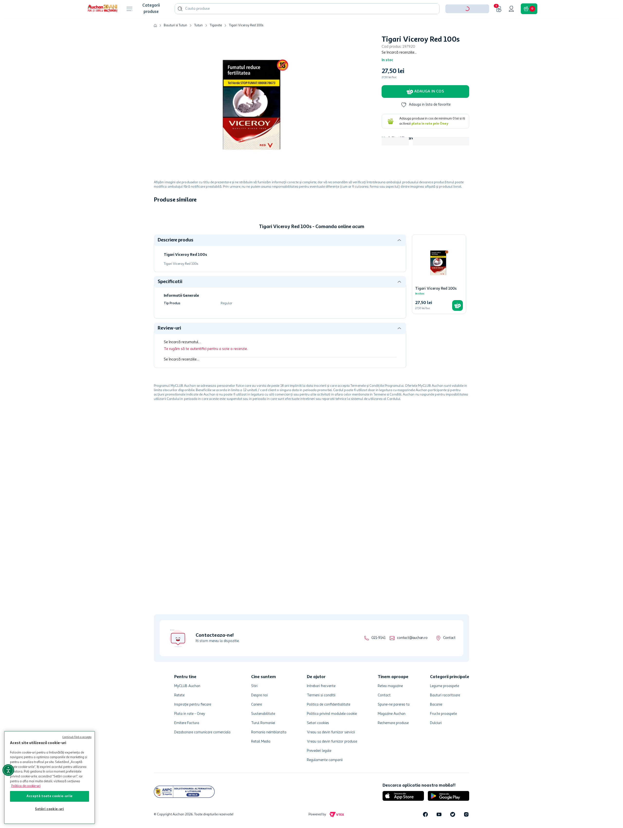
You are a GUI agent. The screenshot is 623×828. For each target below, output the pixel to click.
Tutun (198, 40)
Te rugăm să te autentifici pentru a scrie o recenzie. (206, 435)
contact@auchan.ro (412, 638)
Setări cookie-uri (49, 809)
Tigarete (216, 40)
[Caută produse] (180, 24)
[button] (467, 24)
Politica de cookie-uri (25, 786)
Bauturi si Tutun (175, 40)
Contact (449, 638)
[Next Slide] (465, 254)
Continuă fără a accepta (77, 737)
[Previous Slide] (157, 254)
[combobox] (307, 23)
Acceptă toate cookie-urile (50, 796)
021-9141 (378, 638)
